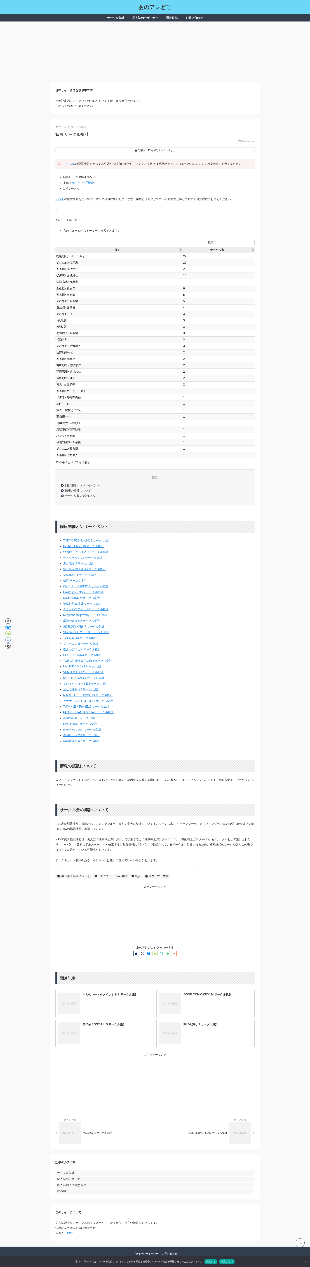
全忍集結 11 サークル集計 (79, 574)
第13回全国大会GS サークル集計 (84, 569)
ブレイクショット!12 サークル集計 (85, 683)
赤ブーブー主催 (159, 876)
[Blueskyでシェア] (8, 627)
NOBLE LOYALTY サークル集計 (83, 677)
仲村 (70, 1233)
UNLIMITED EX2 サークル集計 (83, 666)
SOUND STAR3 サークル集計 (82, 655)
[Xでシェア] (8, 621)
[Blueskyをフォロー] (148, 953)
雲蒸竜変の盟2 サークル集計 (81, 741)
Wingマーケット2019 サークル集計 (86, 552)
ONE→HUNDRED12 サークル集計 (85, 586)
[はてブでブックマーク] (8, 640)
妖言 (138, 876)
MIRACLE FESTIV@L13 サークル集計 (88, 695)
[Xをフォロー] (142, 953)
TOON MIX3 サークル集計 (80, 638)
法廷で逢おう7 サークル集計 (81, 689)
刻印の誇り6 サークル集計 (80, 718)
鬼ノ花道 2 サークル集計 (79, 563)
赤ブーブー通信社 (83, 182)
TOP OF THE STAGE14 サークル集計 (87, 660)
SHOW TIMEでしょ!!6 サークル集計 (86, 632)
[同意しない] (305, 1261)
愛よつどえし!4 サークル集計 (82, 649)
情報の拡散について (78, 490)
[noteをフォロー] (161, 953)
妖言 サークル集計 (75, 580)
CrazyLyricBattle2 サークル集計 (83, 592)
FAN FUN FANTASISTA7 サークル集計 (88, 712)
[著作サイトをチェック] (136, 953)
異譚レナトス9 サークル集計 (81, 735)
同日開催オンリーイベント (82, 485)
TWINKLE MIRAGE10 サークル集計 (86, 706)
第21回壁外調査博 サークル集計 (83, 626)
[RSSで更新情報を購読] (174, 953)
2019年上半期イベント (75, 876)
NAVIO (70, 163)
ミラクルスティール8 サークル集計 (86, 609)
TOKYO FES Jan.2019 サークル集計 (86, 540)
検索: (211, 242)
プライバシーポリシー (145, 1253)
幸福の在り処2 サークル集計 (81, 620)
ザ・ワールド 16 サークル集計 (82, 557)
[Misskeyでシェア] (8, 633)
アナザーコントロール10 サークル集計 (88, 700)
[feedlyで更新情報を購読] (167, 953)
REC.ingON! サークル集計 (80, 723)
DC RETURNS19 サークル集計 (83, 546)
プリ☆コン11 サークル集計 (80, 643)
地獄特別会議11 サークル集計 (82, 603)
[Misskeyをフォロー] (155, 953)
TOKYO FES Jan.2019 (112, 876)
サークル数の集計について (82, 495)
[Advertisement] (155, 52)
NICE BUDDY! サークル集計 (81, 597)
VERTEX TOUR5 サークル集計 (83, 672)
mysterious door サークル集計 (82, 729)
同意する (211, 1261)
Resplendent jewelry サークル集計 (85, 615)
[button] (180, 250)
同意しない (227, 1261)
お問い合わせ (169, 1253)
